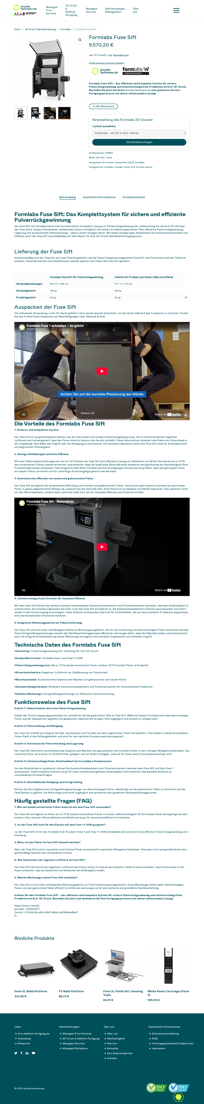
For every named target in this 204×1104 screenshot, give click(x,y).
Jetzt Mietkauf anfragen (139, 142)
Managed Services (73, 1043)
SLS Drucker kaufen (141, 167)
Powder (118, 167)
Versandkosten (121, 55)
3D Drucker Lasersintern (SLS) (118, 162)
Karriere (112, 1043)
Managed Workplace (74, 1048)
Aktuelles (112, 1048)
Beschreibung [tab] (67, 197)
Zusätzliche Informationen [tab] (99, 197)
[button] (80, 40)
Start (17, 29)
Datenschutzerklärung (165, 1033)
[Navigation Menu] (176, 10)
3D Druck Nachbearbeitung (40, 29)
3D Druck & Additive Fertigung (80, 1038)
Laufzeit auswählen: (104, 126)
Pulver (127, 167)
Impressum (158, 1048)
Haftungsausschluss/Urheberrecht (173, 1043)
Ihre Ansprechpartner (120, 1053)
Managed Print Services (76, 1033)
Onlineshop (24, 1038)
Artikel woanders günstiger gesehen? (107, 63)
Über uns (112, 1033)
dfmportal (24, 1043)
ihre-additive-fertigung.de (33, 1033)
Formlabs (65, 29)
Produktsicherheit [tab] (134, 197)
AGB (154, 1038)
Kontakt (112, 1058)
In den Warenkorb (103, 106)
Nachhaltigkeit (116, 1038)
